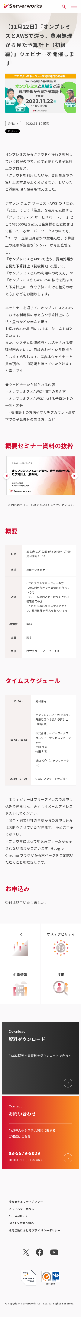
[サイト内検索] (63, 6)
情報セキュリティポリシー (26, 1201)
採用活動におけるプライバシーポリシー (35, 1230)
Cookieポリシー (20, 1216)
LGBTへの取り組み (21, 1223)
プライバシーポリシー (23, 1209)
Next (74, 476)
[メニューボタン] (73, 6)
